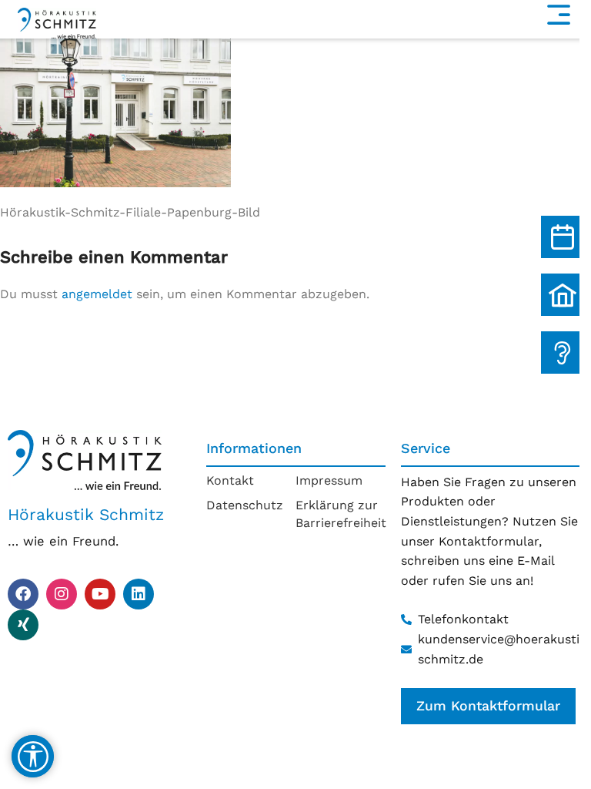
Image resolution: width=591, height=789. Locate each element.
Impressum (329, 480)
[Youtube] (100, 594)
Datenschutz (244, 505)
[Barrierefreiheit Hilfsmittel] (33, 756)
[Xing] (23, 624)
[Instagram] (61, 594)
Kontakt (230, 480)
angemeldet (97, 294)
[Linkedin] (138, 594)
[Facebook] (23, 594)
